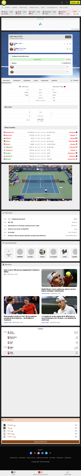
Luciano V (10, 436)
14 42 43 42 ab (51, 144)
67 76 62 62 (31, 132)
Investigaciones (52, 7)
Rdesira (10, 433)
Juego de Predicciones (40, 474)
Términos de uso (31, 457)
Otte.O (8, 141)
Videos (43, 7)
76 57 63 (31, 150)
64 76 (32, 141)
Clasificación (23, 7)
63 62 (48, 153)
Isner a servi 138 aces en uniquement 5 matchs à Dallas (21, 271)
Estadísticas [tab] (27, 80)
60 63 (48, 138)
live (74, 11)
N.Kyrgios (72, 156)
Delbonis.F (9, 147)
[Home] (2, 7)
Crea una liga (8, 255)
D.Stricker (72, 141)
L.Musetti (72, 147)
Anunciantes (22, 457)
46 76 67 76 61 (51, 132)
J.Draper (72, 144)
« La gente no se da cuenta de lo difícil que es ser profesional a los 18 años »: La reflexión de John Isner (58, 318)
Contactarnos (59, 457)
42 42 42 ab (50, 147)
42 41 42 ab (50, 141)
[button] (67, 2)
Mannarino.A (10, 132)
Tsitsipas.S (9, 150)
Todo (76, 14)
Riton (9, 431)
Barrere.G (9, 135)
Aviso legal (52, 457)
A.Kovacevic (71, 159)
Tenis (13, 474)
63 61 (48, 156)
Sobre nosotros (14, 457)
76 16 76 (31, 153)
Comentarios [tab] (16, 80)
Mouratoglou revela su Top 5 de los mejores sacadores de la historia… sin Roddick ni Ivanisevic (20, 318)
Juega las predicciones (40, 441)
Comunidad (67, 474)
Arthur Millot (45, 322)
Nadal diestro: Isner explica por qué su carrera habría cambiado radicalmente (58, 290)
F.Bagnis (72, 135)
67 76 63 (31, 135)
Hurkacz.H (9, 156)
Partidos (14, 7)
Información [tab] (6, 80)
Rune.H (8, 144)
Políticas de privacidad (42, 457)
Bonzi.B (8, 159)
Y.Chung (72, 150)
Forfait (32, 144)
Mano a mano (63, 7)
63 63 (48, 135)
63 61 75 (31, 147)
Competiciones (34, 7)
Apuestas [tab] (54, 80)
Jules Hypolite (45, 293)
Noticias (7, 7)
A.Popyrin (72, 132)
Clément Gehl (7, 322)
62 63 (32, 138)
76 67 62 (31, 156)
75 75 (48, 150)
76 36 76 (31, 159)
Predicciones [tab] (44, 80)
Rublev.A (8, 138)
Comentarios (68, 457)
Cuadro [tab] (36, 80)
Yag (9, 428)
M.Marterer (71, 153)
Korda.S (8, 153)
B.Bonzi (72, 138)
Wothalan (10, 425)
